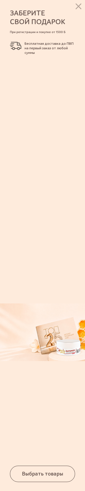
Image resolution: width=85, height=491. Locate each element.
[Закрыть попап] (78, 6)
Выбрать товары (42, 474)
